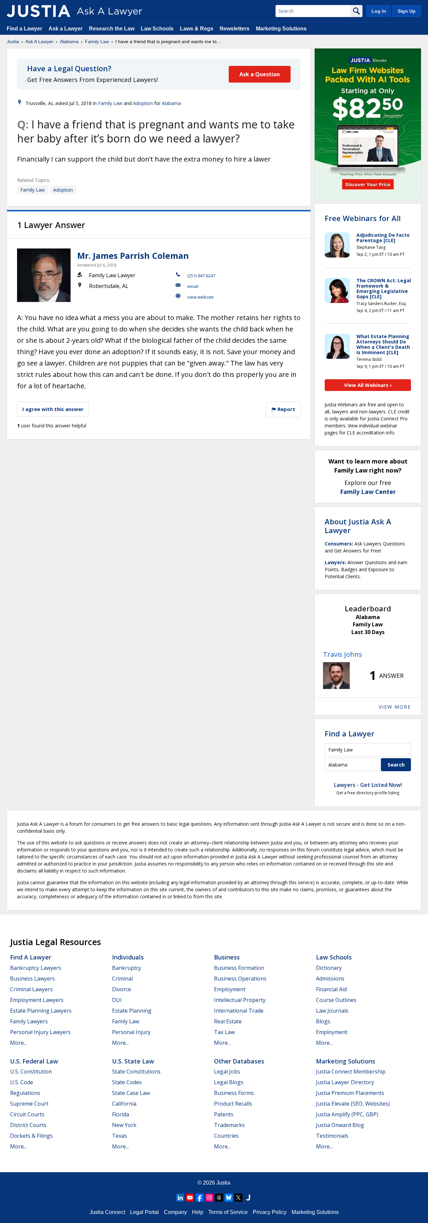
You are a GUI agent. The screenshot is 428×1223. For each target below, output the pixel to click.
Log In (378, 11)
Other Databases (239, 1061)
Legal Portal (144, 1212)
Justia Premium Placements (350, 1093)
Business (227, 957)
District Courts (28, 1125)
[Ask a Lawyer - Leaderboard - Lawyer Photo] (336, 675)
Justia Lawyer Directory (345, 1082)
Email (192, 286)
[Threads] (219, 1198)
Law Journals (332, 1010)
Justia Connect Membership (351, 1071)
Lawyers (335, 562)
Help (197, 1212)
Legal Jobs (227, 1071)
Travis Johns (342, 654)
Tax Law (224, 1032)
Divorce (121, 989)
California (124, 1103)
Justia (13, 41)
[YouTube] (190, 1198)
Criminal (122, 978)
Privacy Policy (270, 1212)
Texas (119, 1135)
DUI (117, 1000)
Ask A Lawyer (39, 41)
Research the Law (111, 28)
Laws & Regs (196, 28)
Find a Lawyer (24, 28)
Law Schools (157, 28)
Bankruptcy (126, 968)
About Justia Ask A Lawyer (358, 525)
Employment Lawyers (37, 1000)
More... (18, 1042)
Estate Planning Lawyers (41, 1010)
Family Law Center (368, 492)
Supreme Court (29, 1103)
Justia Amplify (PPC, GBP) (347, 1114)
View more (395, 707)
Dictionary (329, 968)
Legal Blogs (228, 1082)
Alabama (69, 41)
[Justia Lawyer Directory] (248, 1198)
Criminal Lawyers (31, 989)
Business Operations (240, 978)
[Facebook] (200, 1198)
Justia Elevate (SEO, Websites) (353, 1103)
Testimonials (332, 1135)
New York (124, 1125)
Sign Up (407, 11)
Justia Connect (107, 1212)
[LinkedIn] (180, 1198)
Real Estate (228, 1021)
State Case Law (131, 1093)
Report (285, 409)
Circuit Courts (27, 1114)
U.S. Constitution (31, 1071)
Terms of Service (228, 1212)
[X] (238, 1198)
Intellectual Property (239, 1000)
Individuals (128, 957)
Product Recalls (233, 1103)
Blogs (323, 1021)
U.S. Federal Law (34, 1061)
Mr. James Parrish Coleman (133, 255)
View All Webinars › (368, 385)
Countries (226, 1135)
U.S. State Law (133, 1061)
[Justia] (38, 11)
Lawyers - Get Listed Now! (368, 785)
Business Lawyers (32, 978)
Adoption (143, 103)
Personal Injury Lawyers (40, 1032)
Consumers (338, 543)
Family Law (97, 41)
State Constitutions (136, 1071)
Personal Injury (131, 1032)
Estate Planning (131, 1010)
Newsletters (234, 28)
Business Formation (239, 968)
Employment (229, 989)
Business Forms (234, 1093)
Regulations (25, 1093)
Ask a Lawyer (66, 28)
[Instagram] (209, 1198)
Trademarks (229, 1125)
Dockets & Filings (31, 1135)
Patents (223, 1114)
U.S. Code (21, 1082)
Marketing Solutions (281, 28)
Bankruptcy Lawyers (35, 968)
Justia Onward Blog (340, 1125)
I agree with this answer (53, 409)
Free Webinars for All (363, 218)
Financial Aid (331, 989)
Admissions (330, 978)
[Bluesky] (229, 1198)
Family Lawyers (29, 1021)
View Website (200, 297)
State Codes (127, 1082)
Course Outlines (336, 1000)
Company (175, 1212)
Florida (120, 1114)
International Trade (238, 1010)
